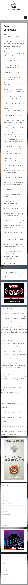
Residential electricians (8, 581)
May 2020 (5, 518)
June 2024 (5, 492)
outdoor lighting (7, 567)
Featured (5, 559)
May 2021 (5, 507)
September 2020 (7, 514)
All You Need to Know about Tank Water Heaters (12, 413)
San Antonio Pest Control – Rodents (11, 363)
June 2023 (5, 496)
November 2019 (7, 525)
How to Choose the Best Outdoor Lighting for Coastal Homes (13, 326)
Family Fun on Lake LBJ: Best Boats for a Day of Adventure (13, 314)
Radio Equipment (7, 570)
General (5, 563)
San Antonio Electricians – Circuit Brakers (12, 340)
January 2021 (6, 511)
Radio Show (6, 578)
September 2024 (7, 489)
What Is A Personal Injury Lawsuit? (11, 374)
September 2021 (7, 503)
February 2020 (6, 522)
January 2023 (6, 500)
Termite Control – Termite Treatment (12, 400)
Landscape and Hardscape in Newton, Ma (13, 351)
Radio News (6, 574)
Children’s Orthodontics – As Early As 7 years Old (13, 427)
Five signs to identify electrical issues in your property (13, 388)
